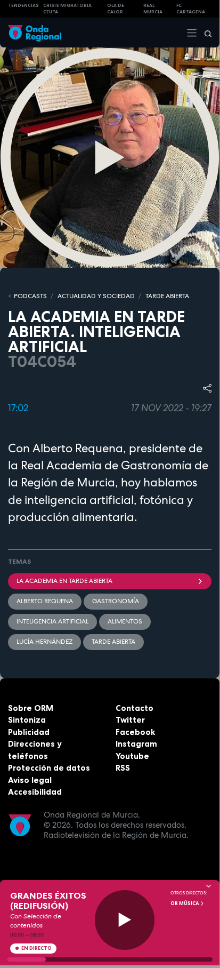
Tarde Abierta (113, 641)
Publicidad (29, 732)
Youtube (132, 756)
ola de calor (115, 9)
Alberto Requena (45, 601)
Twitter (130, 720)
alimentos (125, 621)
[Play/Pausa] (125, 920)
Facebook (135, 732)
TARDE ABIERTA (167, 296)
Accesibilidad (35, 792)
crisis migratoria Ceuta (67, 9)
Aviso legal (30, 780)
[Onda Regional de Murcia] (34, 32)
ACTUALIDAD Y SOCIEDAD (96, 296)
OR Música (185, 903)
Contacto (134, 708)
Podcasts (30, 296)
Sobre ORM (30, 708)
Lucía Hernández (44, 641)
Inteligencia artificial (52, 621)
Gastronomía (115, 601)
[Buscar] (204, 32)
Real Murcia (152, 9)
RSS (123, 768)
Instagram (136, 744)
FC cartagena (190, 9)
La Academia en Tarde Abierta (64, 581)
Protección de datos (49, 768)
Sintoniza (27, 720)
